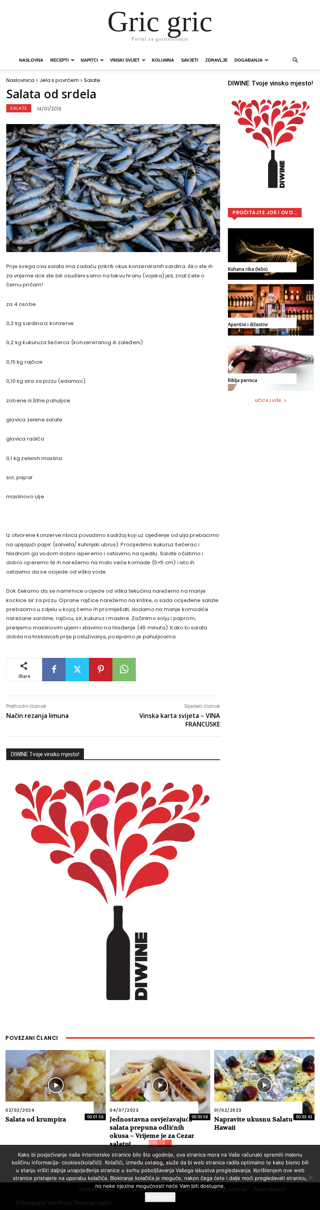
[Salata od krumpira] (55, 1085)
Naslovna (31, 60)
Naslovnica (20, 80)
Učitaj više (268, 400)
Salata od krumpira (35, 1119)
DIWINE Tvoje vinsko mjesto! (45, 754)
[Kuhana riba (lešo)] (271, 254)
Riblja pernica (242, 380)
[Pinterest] (100, 669)
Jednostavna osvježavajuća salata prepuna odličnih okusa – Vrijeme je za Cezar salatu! (152, 1131)
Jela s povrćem (59, 80)
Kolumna (163, 60)
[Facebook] (54, 669)
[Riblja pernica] (271, 365)
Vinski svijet (125, 60)
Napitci (89, 60)
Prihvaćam (160, 1197)
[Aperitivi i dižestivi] (271, 310)
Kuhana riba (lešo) (248, 269)
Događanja (249, 60)
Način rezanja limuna (37, 715)
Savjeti (189, 60)
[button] (295, 60)
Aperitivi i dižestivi (248, 324)
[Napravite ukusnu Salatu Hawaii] (264, 1085)
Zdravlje (216, 60)
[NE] (310, 1178)
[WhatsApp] (124, 669)
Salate (92, 80)
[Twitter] (77, 669)
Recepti (59, 60)
